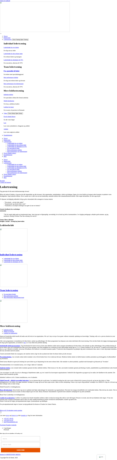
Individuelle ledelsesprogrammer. (10, 346)
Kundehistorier (8, 155)
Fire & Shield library (10, 116)
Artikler (6, 129)
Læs (5, 123)
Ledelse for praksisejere (7, 398)
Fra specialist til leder (11, 71)
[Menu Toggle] (0, 33)
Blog (5, 156)
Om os (5, 138)
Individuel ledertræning (11, 254)
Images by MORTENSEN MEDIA (10, 454)
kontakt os (24, 415)
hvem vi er (15, 415)
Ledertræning (7, 141)
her (25, 342)
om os (7, 415)
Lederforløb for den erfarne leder (13, 53)
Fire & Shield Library (10, 153)
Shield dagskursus (9, 101)
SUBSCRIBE (20, 450)
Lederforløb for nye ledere (11, 47)
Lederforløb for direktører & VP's (13, 60)
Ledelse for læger (9, 107)
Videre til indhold (5, 1)
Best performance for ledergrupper (13, 84)
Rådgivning (7, 140)
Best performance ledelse (11, 77)
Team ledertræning (9, 290)
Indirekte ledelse (8, 94)
